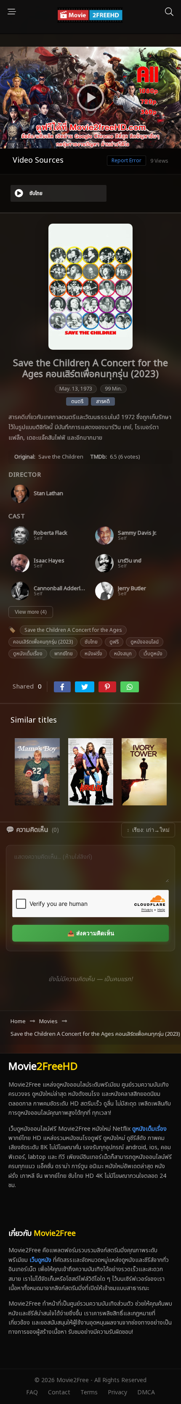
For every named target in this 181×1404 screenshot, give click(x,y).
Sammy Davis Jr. (137, 533)
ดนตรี (77, 401)
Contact (59, 1392)
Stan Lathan (48, 493)
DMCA (146, 1392)
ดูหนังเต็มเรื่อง (28, 653)
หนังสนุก (123, 653)
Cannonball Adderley (60, 588)
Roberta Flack (50, 533)
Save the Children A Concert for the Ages (73, 630)
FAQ (32, 1392)
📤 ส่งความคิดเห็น (90, 933)
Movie (42, 1067)
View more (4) (31, 612)
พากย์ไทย (63, 653)
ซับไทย (91, 642)
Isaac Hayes (49, 561)
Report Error (126, 160)
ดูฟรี (114, 642)
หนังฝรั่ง (93, 653)
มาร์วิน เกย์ (129, 561)
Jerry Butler (132, 588)
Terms (89, 1392)
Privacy (117, 1392)
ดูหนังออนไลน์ (144, 642)
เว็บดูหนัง (153, 653)
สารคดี (103, 401)
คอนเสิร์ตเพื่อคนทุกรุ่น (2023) (43, 642)
